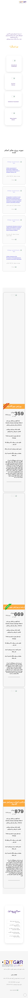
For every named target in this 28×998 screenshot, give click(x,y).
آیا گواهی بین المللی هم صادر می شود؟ (15, 925)
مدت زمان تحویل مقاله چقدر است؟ (15, 922)
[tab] (14, 922)
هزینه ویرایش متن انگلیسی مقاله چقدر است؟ (14, 933)
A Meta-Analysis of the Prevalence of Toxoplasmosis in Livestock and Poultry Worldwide (13, 258)
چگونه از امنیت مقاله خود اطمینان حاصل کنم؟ (14, 929)
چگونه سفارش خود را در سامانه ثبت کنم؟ (14, 936)
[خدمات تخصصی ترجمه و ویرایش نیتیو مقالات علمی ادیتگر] (23, 2)
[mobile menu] (2, 2)
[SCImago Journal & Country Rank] (14, 163)
